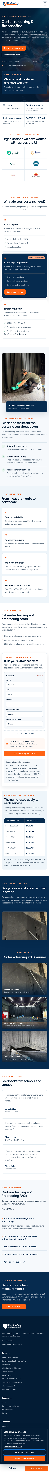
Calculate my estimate (24, 753)
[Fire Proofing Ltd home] (11, 4)
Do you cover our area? (14, 1262)
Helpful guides (7, 1409)
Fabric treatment (8, 1386)
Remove (40, 676)
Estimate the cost (12, 54)
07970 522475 (7, 1341)
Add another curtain (24, 733)
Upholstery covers (9, 1389)
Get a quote (36, 1468)
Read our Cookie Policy (13, 1447)
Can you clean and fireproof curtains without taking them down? (19, 1238)
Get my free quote (13, 48)
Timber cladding (8, 1371)
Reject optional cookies (24, 1452)
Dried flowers (7, 1375)
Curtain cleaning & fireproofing (14, 1361)
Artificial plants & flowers (11, 1368)
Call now (12, 1468)
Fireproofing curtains (10, 1357)
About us (5, 1426)
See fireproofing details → (15, 334)
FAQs (4, 1402)
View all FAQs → (8, 1209)
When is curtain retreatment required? (21, 1254)
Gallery (4, 1413)
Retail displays (7, 1364)
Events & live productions (12, 1382)
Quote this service (15, 292)
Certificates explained (10, 1406)
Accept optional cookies (24, 1458)
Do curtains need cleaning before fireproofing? (18, 1220)
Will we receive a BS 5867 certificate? (20, 1247)
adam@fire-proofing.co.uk (12, 1344)
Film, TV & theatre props (11, 1378)
